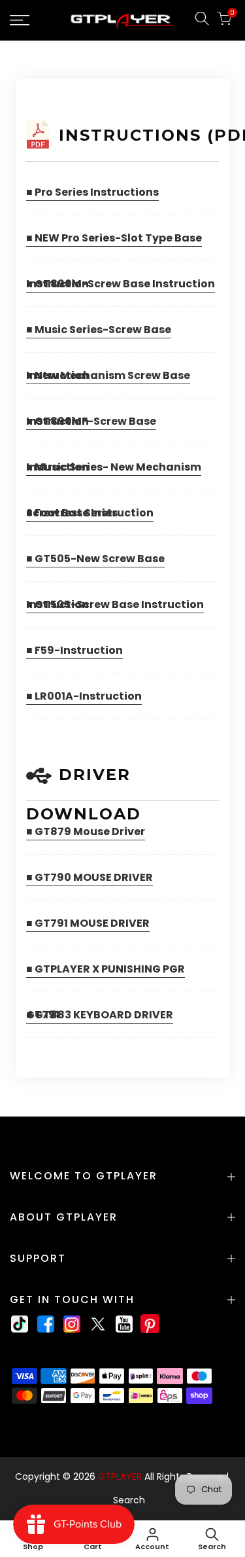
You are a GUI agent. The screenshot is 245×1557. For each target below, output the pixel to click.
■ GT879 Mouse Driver (85, 831)
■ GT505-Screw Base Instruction (115, 604)
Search (129, 1500)
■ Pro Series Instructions (92, 192)
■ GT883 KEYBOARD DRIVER (99, 1014)
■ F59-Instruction (74, 650)
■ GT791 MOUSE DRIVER (88, 923)
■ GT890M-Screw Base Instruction (120, 283)
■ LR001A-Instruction (84, 696)
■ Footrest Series (72, 512)
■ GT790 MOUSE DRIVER (89, 877)
